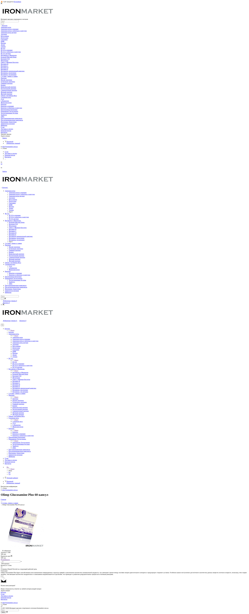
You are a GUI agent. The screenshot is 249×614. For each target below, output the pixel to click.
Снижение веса (17, 421)
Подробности (5, 559)
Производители (6, 597)
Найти (3, 612)
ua (1, 164)
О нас (3, 594)
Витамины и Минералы (20, 372)
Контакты (4, 599)
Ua (9, 474)
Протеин (15, 399)
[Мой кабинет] (2, 323)
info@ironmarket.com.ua (10, 146)
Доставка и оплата (7, 596)
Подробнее (17, 2)
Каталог (11, 332)
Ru (9, 472)
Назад (12, 330)
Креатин (15, 432)
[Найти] (2, 23)
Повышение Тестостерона (21, 442)
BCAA (14, 362)
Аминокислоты (17, 337)
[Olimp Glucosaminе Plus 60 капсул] (23, 549)
